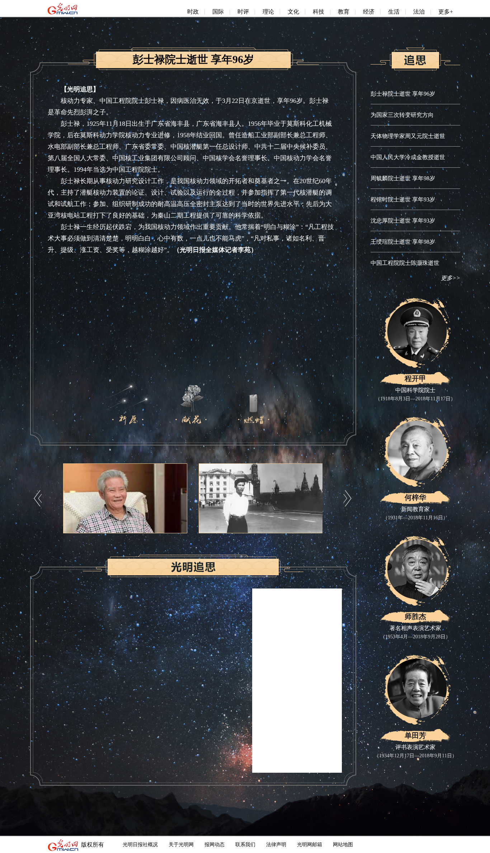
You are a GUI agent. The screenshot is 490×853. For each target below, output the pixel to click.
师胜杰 (415, 616)
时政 (193, 12)
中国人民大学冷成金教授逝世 (408, 157)
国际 (218, 12)
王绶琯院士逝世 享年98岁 (403, 242)
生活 (394, 12)
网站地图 (343, 844)
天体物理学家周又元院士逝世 (408, 136)
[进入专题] (415, 51)
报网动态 (214, 844)
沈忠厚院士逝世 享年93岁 (403, 221)
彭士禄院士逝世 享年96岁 (403, 94)
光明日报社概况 (140, 844)
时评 (243, 12)
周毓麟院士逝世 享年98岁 (403, 178)
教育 (343, 12)
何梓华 (415, 497)
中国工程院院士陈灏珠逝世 (405, 263)
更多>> (450, 278)
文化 (293, 12)
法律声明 (276, 844)
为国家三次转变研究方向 (402, 115)
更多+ (445, 12)
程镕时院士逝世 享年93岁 (403, 199)
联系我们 (245, 844)
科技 (318, 12)
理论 (268, 12)
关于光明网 (181, 844)
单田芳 (415, 735)
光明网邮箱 (309, 844)
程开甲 (415, 378)
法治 (419, 12)
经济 (368, 12)
